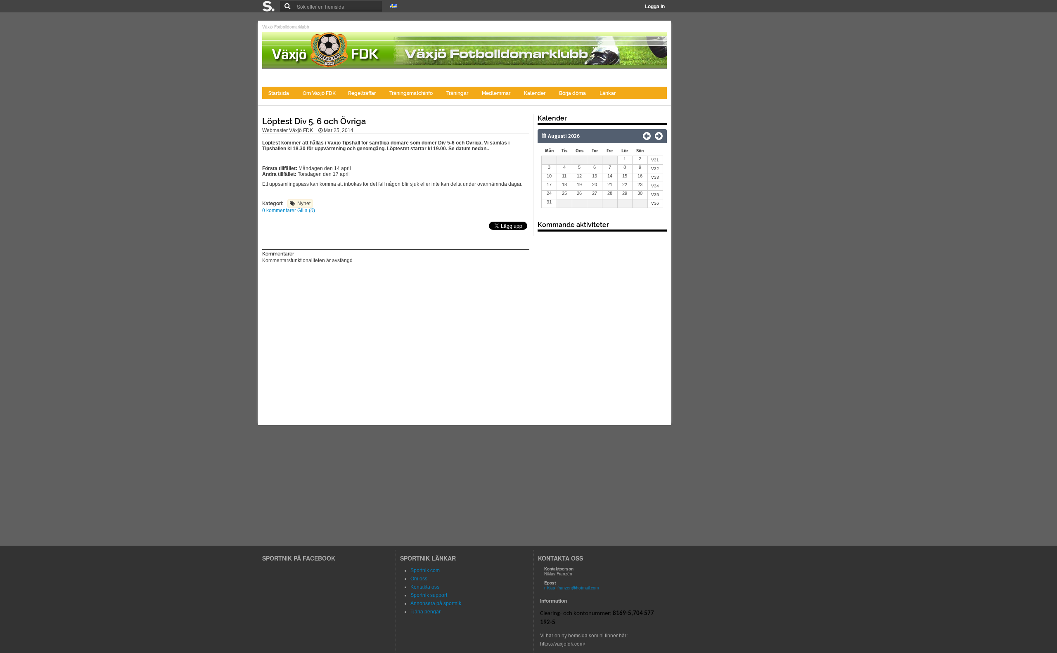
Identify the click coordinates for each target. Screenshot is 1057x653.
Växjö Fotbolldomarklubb (285, 27)
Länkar (608, 93)
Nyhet (303, 203)
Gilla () (306, 210)
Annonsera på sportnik (435, 603)
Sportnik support (428, 595)
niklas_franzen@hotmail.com (571, 588)
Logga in (655, 6)
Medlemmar (497, 93)
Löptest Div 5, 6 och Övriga (314, 121)
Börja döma (573, 93)
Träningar (457, 93)
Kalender (535, 93)
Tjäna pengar (425, 612)
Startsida (279, 93)
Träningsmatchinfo (411, 93)
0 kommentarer (279, 210)
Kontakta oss (424, 587)
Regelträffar (362, 93)
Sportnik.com (425, 570)
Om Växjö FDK (319, 93)
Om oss (418, 579)
